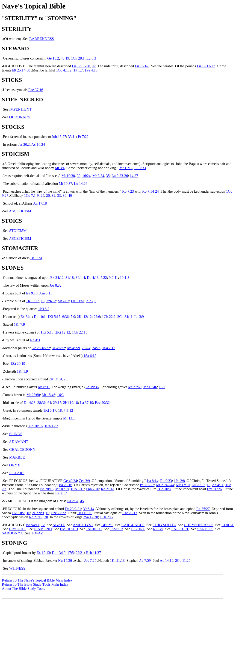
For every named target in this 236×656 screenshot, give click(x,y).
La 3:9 (139, 317)
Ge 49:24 (70, 481)
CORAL (227, 525)
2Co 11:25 (182, 560)
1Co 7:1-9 (31, 195)
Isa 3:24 (36, 258)
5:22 (103, 278)
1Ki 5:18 (47, 332)
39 (78, 176)
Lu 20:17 (198, 485)
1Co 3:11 (77, 489)
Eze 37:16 (35, 90)
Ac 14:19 (166, 560)
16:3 (162, 387)
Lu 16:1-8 (142, 66)
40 (70, 195)
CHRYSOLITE (164, 525)
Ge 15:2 (53, 58)
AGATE (59, 525)
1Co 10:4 (164, 489)
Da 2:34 (72, 501)
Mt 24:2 (63, 301)
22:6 (97, 317)
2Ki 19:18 (70, 403)
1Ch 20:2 (106, 517)
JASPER (116, 529)
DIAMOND (43, 529)
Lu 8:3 (91, 58)
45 (82, 501)
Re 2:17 (61, 493)
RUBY (158, 529)
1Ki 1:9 (22, 371)
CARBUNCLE (133, 525)
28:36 (41, 403)
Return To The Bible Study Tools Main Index (35, 584)
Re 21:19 (35, 517)
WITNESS (17, 568)
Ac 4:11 (218, 485)
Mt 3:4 (60, 168)
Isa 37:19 (86, 403)
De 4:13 (93, 278)
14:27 (134, 176)
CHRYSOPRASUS (198, 525)
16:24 (86, 176)
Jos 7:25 (90, 560)
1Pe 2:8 (179, 481)
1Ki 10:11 (84, 513)
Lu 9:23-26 (120, 176)
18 (42, 301)
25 (42, 195)
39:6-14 (88, 509)
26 (48, 195)
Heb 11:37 (93, 553)
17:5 (70, 553)
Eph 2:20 (92, 489)
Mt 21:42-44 (165, 485)
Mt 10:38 (68, 176)
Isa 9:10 (32, 293)
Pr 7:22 (83, 137)
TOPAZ (37, 533)
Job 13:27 (59, 137)
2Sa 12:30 (90, 517)
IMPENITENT (20, 109)
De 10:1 (40, 317)
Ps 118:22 (147, 485)
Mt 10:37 (65, 183)
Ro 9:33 (166, 481)
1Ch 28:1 (78, 58)
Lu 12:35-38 (81, 66)
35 (108, 176)
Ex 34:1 (26, 317)
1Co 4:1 (62, 70)
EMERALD (69, 529)
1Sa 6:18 (89, 356)
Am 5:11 (45, 293)
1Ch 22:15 (79, 332)
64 (49, 403)
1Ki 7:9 (19, 324)
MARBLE (17, 457)
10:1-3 (124, 278)
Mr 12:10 (183, 485)
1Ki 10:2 (18, 513)
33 (59, 195)
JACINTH (94, 529)
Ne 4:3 (35, 340)
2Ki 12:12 (84, 317)
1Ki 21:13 (117, 560)
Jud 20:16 (35, 426)
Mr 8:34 (98, 176)
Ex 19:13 (43, 553)
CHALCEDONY (22, 449)
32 (53, 195)
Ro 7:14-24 (150, 191)
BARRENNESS (41, 39)
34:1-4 (80, 278)
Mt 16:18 (62, 489)
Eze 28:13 (129, 513)
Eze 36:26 (214, 489)
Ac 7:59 (145, 560)
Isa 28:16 (65, 485)
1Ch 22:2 (108, 317)
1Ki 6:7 (43, 309)
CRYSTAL (17, 529)
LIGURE (138, 529)
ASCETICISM (20, 211)
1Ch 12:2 (51, 426)
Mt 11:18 (126, 168)
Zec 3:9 (84, 481)
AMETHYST (83, 525)
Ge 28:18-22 (41, 348)
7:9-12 (51, 301)
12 (43, 525)
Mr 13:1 (69, 418)
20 (46, 517)
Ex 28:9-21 (73, 509)
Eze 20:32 (102, 403)
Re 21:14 (107, 489)
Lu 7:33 (140, 168)
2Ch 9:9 (38, 513)
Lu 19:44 (77, 301)
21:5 (89, 301)
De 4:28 (29, 403)
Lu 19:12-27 (206, 66)
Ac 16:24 (38, 144)
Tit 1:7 (78, 70)
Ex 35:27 (203, 509)
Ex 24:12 (57, 278)
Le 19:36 (92, 387)
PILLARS (16, 473)
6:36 (65, 317)
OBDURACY (20, 117)
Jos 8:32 (56, 285)
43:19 (65, 58)
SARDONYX (12, 533)
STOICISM (18, 231)
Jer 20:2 (24, 144)
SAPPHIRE (180, 529)
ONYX (14, 465)
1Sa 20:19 (17, 363)
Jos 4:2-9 (73, 348)
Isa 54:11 (32, 525)
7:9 (73, 317)
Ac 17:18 (40, 203)
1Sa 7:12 (108, 348)
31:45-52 (58, 348)
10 (28, 513)
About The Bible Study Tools (23, 588)
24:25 (96, 348)
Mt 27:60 (135, 387)
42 (94, 66)
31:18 (69, 278)
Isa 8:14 (152, 481)
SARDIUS (205, 529)
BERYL (107, 525)
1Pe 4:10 (91, 70)
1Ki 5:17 (32, 301)
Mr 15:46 (150, 387)
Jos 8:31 (44, 387)
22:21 (80, 553)
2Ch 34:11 (125, 317)
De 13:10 (58, 553)
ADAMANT (18, 442)
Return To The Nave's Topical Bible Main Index (37, 580)
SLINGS (15, 434)
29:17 (57, 403)
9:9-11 (113, 278)
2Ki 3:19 (55, 379)
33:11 (72, 137)
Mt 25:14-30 (21, 70)
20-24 (86, 348)
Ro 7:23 (128, 191)
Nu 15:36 (65, 560)
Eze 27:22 (58, 513)
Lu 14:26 (80, 183)
